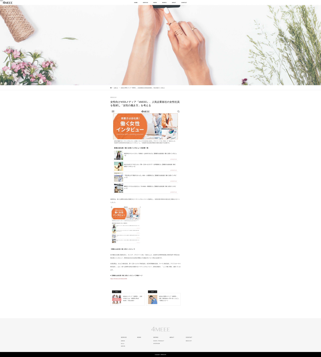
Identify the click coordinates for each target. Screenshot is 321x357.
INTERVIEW (156, 343)
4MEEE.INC (163, 354)
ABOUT (174, 2)
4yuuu (122, 343)
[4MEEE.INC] (160, 333)
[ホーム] (110, 85)
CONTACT (184, 2)
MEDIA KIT (189, 340)
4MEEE (123, 340)
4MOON (123, 346)
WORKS (164, 2)
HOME (136, 2)
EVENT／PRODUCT (158, 340)
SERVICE (145, 2)
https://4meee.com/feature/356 (118, 278)
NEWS (155, 2)
